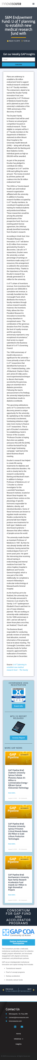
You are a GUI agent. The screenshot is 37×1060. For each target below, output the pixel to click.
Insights (19, 1044)
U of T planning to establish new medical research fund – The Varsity (17, 667)
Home (18, 1034)
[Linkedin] (15, 1026)
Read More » (12, 793)
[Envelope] (22, 1026)
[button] (33, 3)
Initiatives (17, 1039)
